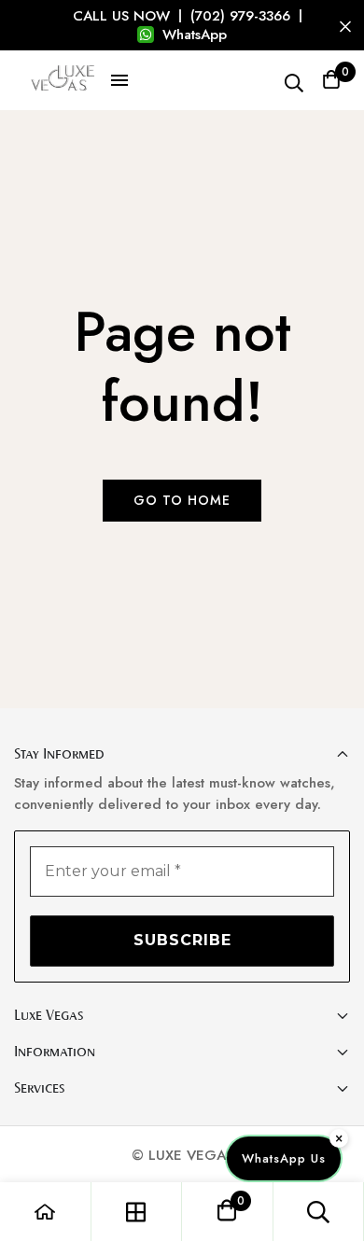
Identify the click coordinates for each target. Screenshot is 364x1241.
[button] (119, 80)
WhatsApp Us (284, 1158)
